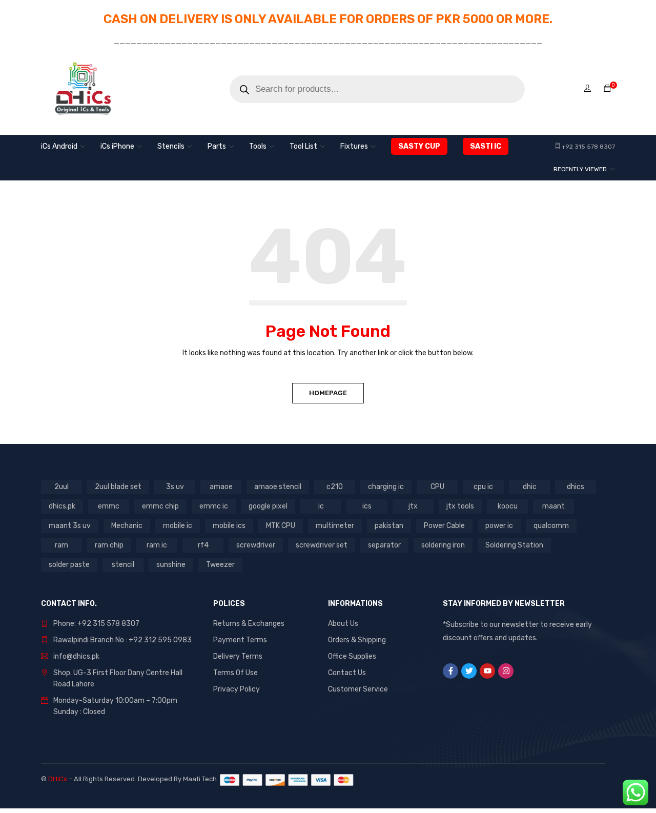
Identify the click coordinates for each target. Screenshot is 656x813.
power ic (499, 525)
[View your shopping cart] (607, 89)
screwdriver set (321, 545)
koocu (508, 506)
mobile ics (229, 525)
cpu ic (483, 486)
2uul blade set (118, 486)
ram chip (109, 545)
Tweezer (220, 564)
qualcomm (551, 525)
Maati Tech (201, 779)
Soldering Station (514, 545)
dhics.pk (62, 506)
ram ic (157, 545)
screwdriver (255, 545)
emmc (108, 506)
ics (367, 506)
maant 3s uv (70, 525)
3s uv (175, 486)
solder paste (69, 564)
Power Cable (444, 525)
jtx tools (460, 506)
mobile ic (177, 525)
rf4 (203, 545)
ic (321, 506)
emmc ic (213, 506)
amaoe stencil (277, 486)
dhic (530, 486)
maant (553, 506)
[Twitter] (469, 671)
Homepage (328, 393)
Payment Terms (240, 640)
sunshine (171, 564)
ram (61, 545)
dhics (575, 486)
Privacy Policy (236, 689)
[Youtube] (487, 671)
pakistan (389, 525)
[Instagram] (506, 671)
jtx (413, 506)
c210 (334, 486)
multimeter (335, 525)
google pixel (268, 506)
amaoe (221, 486)
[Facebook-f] (450, 671)
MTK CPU (280, 525)
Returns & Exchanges (248, 623)
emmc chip (160, 506)
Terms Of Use (235, 672)
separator (384, 545)
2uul (61, 486)
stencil (123, 564)
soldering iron (443, 545)
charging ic (386, 486)
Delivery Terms (237, 656)
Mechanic (126, 525)
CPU (437, 486)
